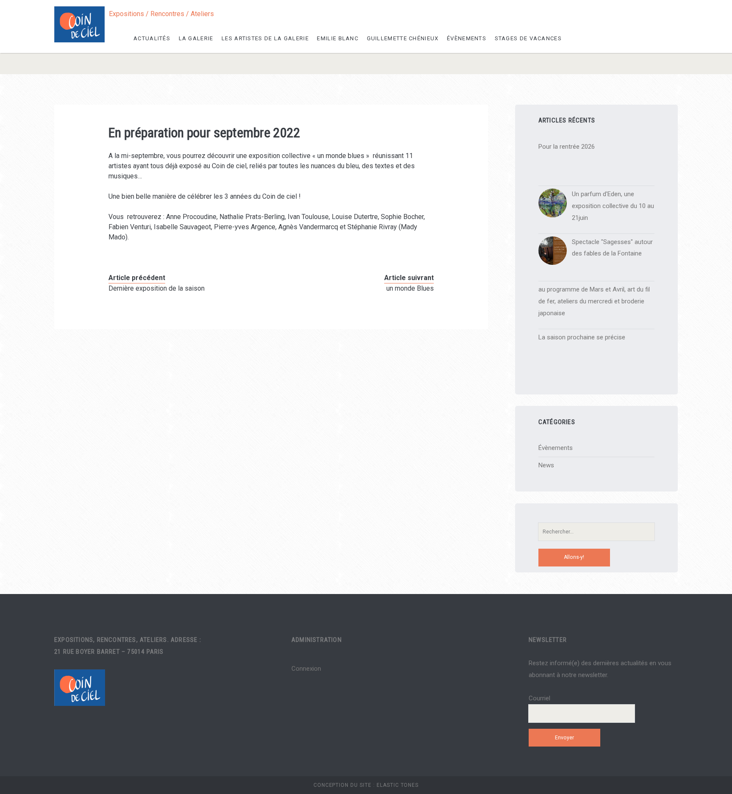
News (546, 465)
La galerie (196, 38)
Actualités (151, 38)
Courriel (539, 698)
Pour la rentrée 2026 (566, 146)
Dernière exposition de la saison (156, 288)
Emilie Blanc (337, 38)
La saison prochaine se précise (581, 337)
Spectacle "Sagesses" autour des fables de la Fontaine (612, 248)
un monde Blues (410, 288)
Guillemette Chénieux (403, 38)
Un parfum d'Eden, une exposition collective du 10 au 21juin (613, 206)
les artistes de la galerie (265, 38)
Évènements (466, 38)
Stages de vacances (528, 38)
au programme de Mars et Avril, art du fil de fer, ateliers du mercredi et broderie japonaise (594, 301)
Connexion (306, 668)
